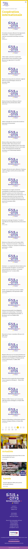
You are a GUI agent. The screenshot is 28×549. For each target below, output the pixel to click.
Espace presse (14, 507)
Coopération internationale (9, 8)
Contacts (14, 506)
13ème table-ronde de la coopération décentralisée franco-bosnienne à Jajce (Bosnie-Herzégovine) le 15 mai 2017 (12, 58)
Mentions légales (14, 516)
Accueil (2, 8)
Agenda (7, 478)
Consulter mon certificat (14, 541)
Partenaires (14, 513)
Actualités (7, 451)
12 (9, 429)
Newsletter (14, 509)
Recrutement (14, 514)
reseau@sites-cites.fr (14, 527)
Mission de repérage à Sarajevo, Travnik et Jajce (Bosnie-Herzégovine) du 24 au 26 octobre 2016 (14, 221)
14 (15, 429)
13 (12, 429)
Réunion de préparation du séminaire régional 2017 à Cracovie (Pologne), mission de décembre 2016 (13, 80)
